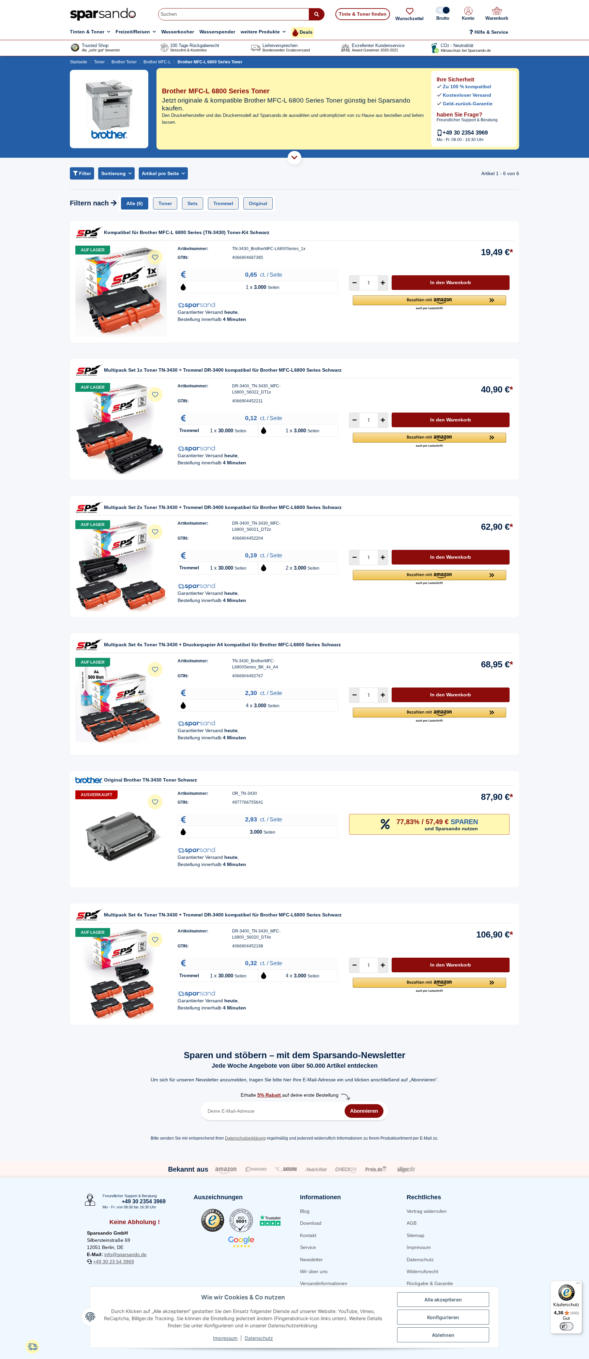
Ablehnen (443, 1335)
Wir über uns (314, 1271)
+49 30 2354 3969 (465, 132)
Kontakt (308, 1235)
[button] (468, 14)
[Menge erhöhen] (383, 283)
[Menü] (578, 1285)
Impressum (419, 1247)
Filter (84, 173)
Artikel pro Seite (160, 173)
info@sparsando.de (125, 1254)
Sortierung (113, 173)
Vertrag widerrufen (427, 1211)
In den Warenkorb (450, 282)
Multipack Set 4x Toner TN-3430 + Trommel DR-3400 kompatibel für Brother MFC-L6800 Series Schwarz (223, 914)
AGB (412, 1223)
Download (310, 1223)
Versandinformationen (323, 1283)
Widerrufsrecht (422, 1271)
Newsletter (311, 1259)
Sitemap (415, 1235)
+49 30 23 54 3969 (113, 1261)
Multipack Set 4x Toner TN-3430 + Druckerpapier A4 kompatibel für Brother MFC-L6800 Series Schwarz (222, 644)
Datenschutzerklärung (245, 1138)
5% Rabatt (269, 1095)
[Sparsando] (103, 14)
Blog (304, 1211)
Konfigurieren (443, 1317)
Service (308, 1247)
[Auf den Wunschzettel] (155, 257)
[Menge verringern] (354, 283)
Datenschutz (420, 1259)
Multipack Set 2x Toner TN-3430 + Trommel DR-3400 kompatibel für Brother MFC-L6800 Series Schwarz (223, 507)
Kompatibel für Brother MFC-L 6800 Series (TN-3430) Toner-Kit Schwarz (186, 232)
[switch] (566, 1326)
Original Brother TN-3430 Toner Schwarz (150, 780)
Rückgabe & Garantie (430, 1283)
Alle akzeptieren (443, 1299)
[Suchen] (316, 14)
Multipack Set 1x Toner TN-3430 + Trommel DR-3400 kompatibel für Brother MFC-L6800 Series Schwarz (223, 370)
